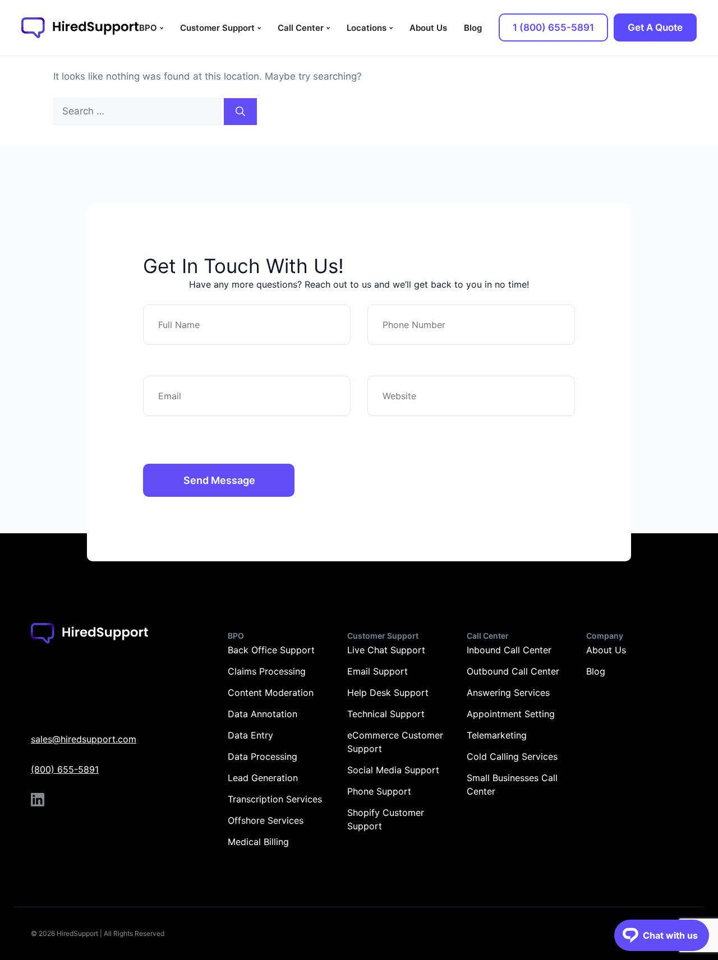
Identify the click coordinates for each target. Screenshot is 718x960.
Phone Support (379, 791)
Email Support (377, 671)
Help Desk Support (388, 692)
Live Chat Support (386, 650)
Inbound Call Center (509, 650)
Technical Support (386, 713)
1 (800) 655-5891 (553, 27)
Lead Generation (263, 777)
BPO (148, 27)
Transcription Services (275, 799)
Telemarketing (497, 735)
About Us (428, 27)
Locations (366, 27)
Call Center (301, 27)
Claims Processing (267, 671)
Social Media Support (393, 770)
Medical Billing (258, 841)
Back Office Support (271, 650)
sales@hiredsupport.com (83, 739)
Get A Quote (655, 27)
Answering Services (508, 692)
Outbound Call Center (513, 671)
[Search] (240, 111)
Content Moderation (271, 692)
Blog (473, 27)
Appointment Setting (511, 713)
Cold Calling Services (512, 756)
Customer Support (217, 27)
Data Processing (262, 756)
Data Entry (250, 735)
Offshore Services (265, 820)
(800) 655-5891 (65, 769)
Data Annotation (262, 713)
